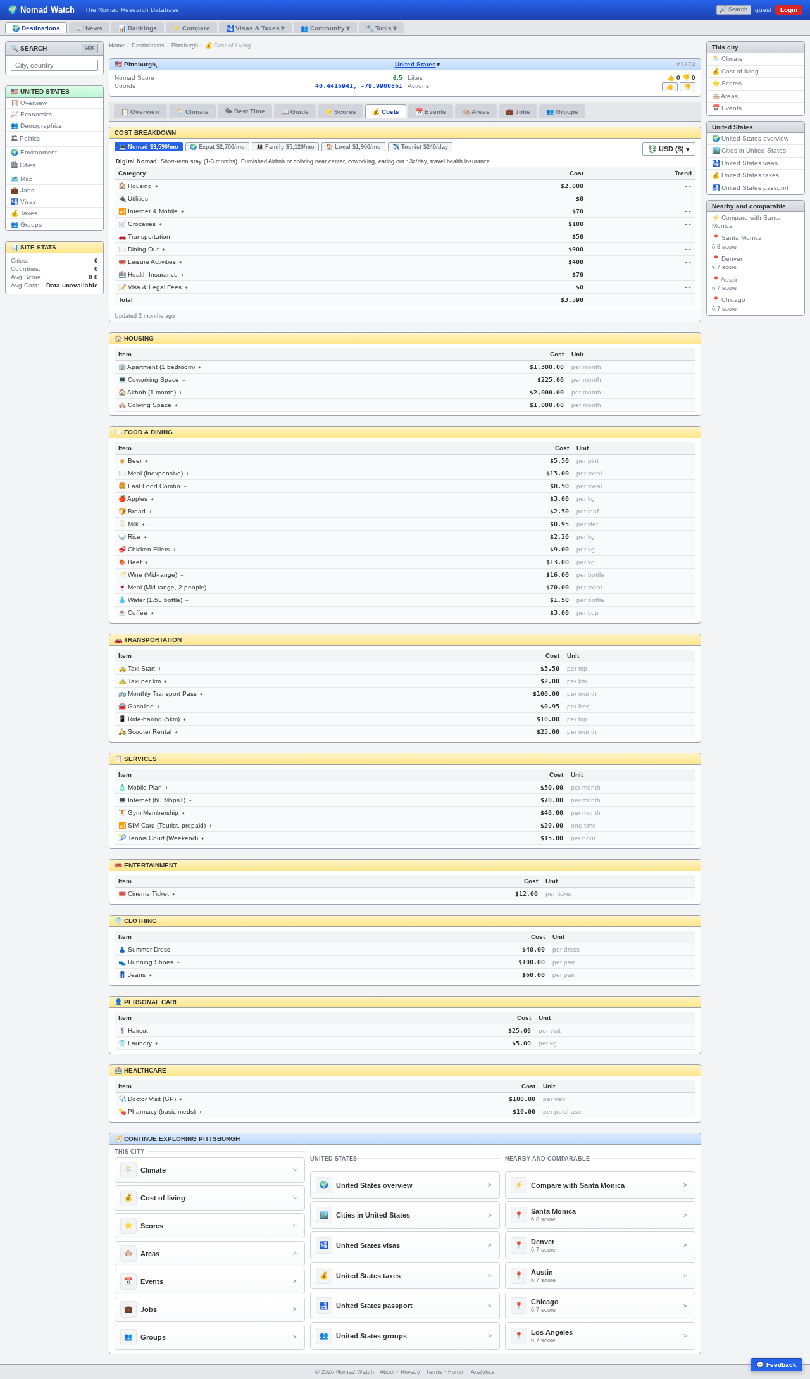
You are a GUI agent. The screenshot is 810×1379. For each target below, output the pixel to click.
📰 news (89, 28)
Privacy (410, 1372)
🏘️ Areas (476, 111)
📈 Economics (31, 114)
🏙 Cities (23, 164)
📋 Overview (29, 102)
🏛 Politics (25, 138)
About (387, 1372)
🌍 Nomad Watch (41, 10)
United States (415, 64)
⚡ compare (191, 28)
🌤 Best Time (245, 111)
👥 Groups (26, 224)
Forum (456, 1372)
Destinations (148, 45)
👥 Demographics (36, 125)
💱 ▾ (669, 149)
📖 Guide (295, 111)
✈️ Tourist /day (420, 147)
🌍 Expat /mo (217, 147)
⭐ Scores (340, 111)
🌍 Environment (34, 152)
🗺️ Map (22, 178)
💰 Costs (385, 111)
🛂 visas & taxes (255, 27)
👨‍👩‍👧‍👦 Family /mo (285, 147)
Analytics (483, 1372)
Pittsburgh (184, 45)
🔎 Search (734, 9)
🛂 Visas (23, 201)
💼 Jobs (22, 190)
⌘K (90, 48)
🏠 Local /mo (353, 147)
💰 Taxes (24, 213)
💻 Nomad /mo (148, 147)
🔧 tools (381, 27)
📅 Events (430, 111)
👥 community (325, 27)
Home (117, 45)
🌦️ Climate (192, 111)
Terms (434, 1372)
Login (788, 9)
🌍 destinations (36, 28)
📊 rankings (137, 28)
